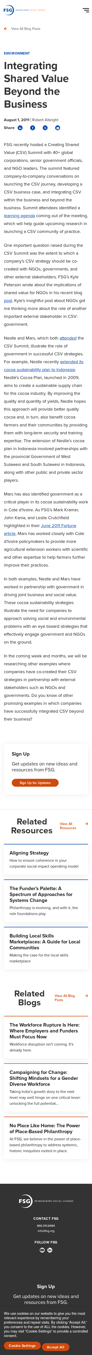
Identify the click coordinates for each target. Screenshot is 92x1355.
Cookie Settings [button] (22, 1345)
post (8, 300)
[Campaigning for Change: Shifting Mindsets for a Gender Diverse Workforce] (46, 1087)
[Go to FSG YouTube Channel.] (42, 1250)
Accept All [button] (56, 1347)
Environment (17, 53)
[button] (86, 9)
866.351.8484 (46, 1226)
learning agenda (19, 215)
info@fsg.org (46, 1231)
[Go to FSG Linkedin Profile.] (49, 1250)
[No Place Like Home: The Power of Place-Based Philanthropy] (46, 1138)
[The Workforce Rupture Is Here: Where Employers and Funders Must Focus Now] (46, 1037)
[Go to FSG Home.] (24, 10)
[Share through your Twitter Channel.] (45, 127)
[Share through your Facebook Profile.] (32, 127)
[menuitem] (42, 1252)
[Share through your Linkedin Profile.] (20, 127)
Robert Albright (45, 120)
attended (68, 338)
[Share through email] (57, 127)
